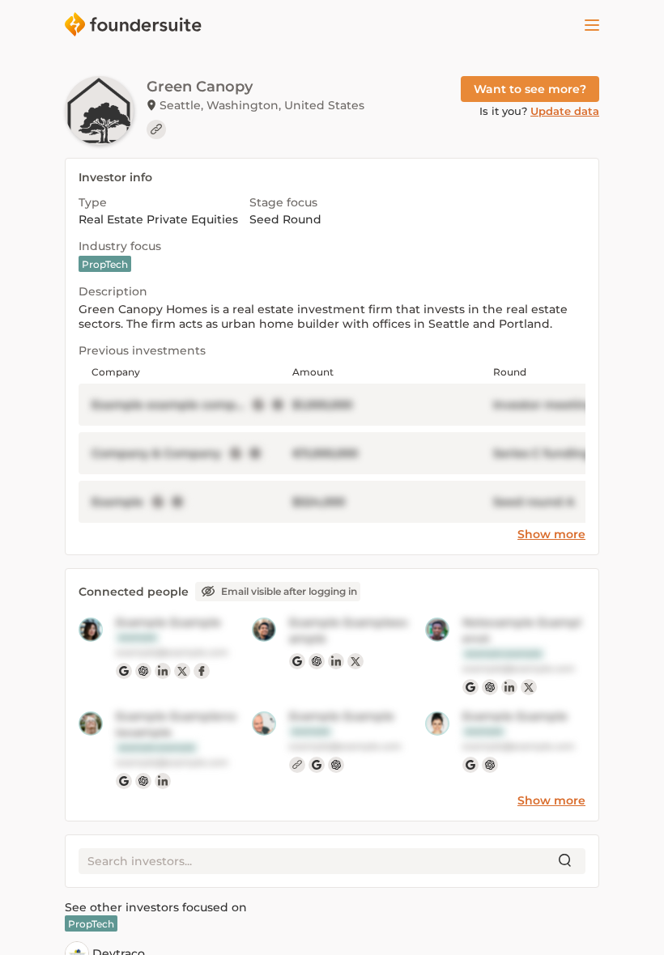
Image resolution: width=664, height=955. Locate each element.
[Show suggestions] (565, 861)
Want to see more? (530, 89)
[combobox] (319, 861)
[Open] (592, 25)
